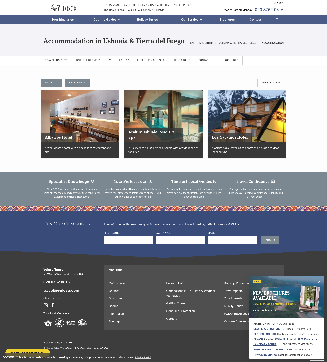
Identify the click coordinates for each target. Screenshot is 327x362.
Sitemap (114, 321)
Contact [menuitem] (255, 19)
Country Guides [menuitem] (105, 19)
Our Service (117, 283)
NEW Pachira (305, 339)
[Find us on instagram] (45, 306)
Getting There (175, 303)
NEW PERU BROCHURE (266, 328)
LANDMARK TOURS (264, 344)
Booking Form (175, 283)
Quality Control (234, 306)
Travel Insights (56, 60)
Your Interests (233, 298)
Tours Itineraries (88, 60)
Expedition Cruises (150, 60)
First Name (111, 233)
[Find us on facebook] (52, 306)
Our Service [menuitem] (189, 19)
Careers (171, 318)
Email (211, 233)
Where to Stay (119, 60)
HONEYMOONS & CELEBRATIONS (273, 349)
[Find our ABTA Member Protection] (70, 326)
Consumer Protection (180, 311)
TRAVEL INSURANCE (265, 354)
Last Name (163, 233)
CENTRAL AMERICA (265, 334)
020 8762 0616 (269, 9)
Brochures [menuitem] (227, 19)
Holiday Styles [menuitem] (147, 19)
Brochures (230, 60)
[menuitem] (276, 19)
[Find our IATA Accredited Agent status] (48, 326)
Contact (114, 290)
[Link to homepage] (63, 8)
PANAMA (258, 339)
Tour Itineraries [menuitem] (63, 19)
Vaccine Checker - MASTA (242, 321)
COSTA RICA (281, 339)
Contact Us (206, 60)
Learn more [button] (143, 357)
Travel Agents (233, 290)
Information (116, 313)
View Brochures (262, 310)
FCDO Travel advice (237, 313)
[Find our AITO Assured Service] (82, 326)
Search (113, 306)
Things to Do (181, 60)
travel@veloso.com (61, 290)
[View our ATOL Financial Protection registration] (59, 326)
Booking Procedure (237, 283)
